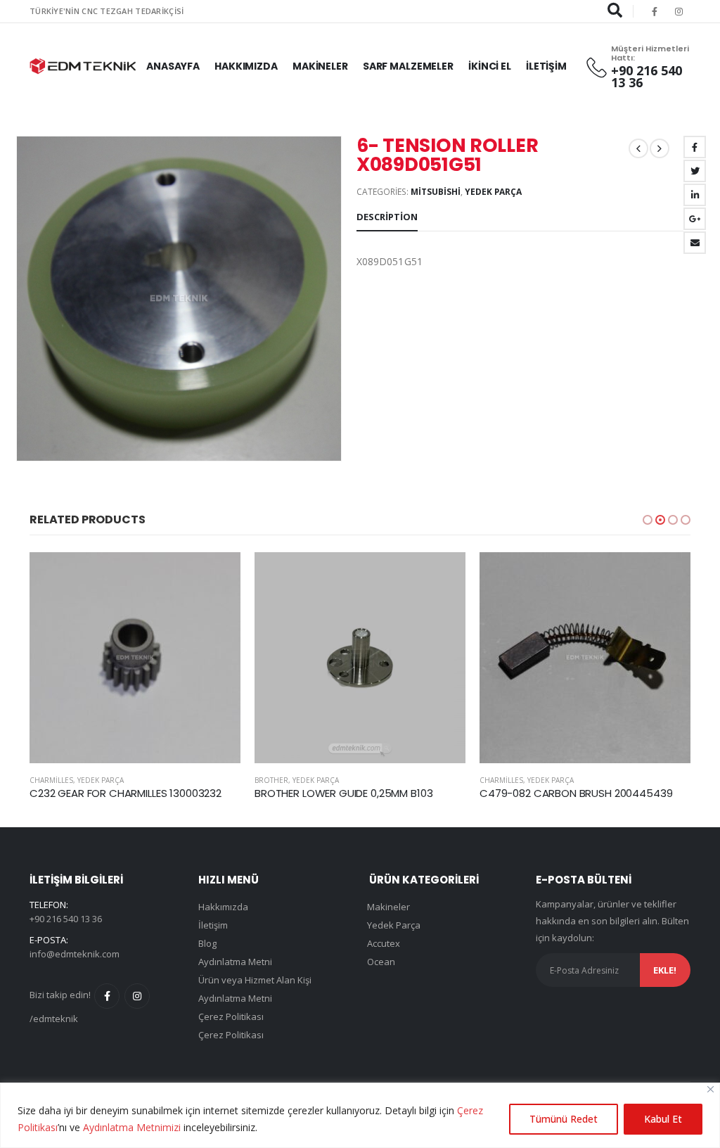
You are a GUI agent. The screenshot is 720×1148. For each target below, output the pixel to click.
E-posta (694, 242)
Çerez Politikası (231, 1016)
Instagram (137, 996)
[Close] (710, 1089)
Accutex (383, 943)
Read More (217, 575)
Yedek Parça (493, 192)
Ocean (381, 961)
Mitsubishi (436, 192)
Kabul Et (663, 1118)
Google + (694, 219)
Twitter (694, 171)
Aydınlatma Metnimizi (132, 1127)
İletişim (546, 66)
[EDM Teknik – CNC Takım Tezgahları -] (83, 66)
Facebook (694, 147)
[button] (647, 519)
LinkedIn (694, 195)
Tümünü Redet (563, 1118)
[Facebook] (654, 11)
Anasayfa (173, 66)
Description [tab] (387, 216)
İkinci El (489, 66)
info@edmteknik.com (75, 954)
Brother (46, 780)
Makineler (320, 66)
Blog (207, 943)
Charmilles (276, 780)
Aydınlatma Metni (235, 961)
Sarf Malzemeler (408, 66)
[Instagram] (679, 11)
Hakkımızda (246, 66)
